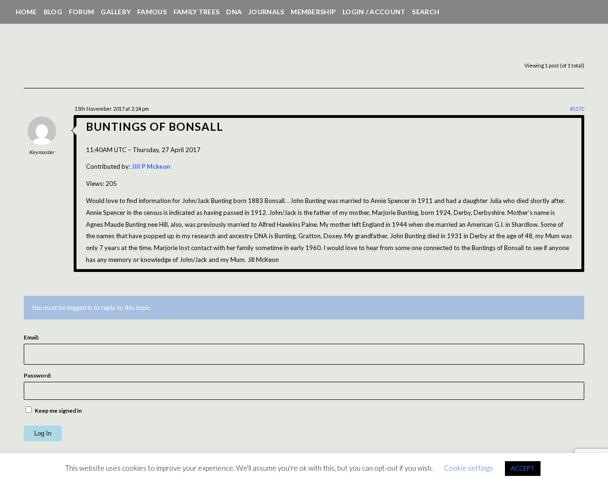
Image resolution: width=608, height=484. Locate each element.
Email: (31, 337)
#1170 (577, 109)
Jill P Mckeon (151, 166)
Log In (42, 433)
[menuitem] (26, 12)
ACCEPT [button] (523, 468)
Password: (37, 375)
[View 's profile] (42, 142)
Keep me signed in (58, 410)
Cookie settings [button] (468, 468)
